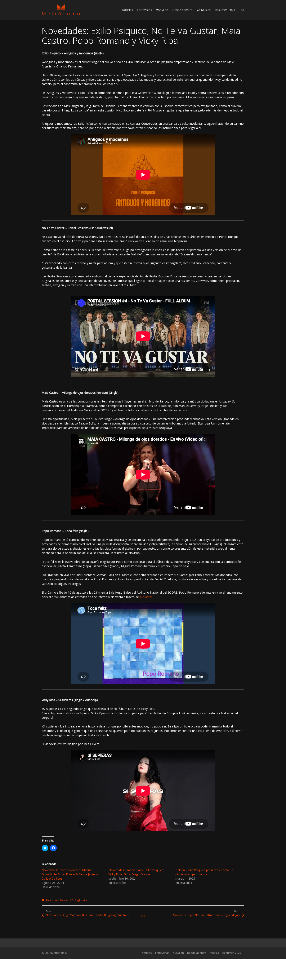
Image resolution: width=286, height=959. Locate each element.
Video (86, 900)
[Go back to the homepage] (61, 10)
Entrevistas (162, 953)
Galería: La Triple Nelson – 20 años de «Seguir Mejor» (206, 915)
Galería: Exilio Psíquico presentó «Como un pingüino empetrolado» (204, 872)
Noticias (147, 953)
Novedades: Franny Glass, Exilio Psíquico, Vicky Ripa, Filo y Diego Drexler (136, 872)
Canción (64, 900)
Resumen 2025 (231, 953)
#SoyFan (178, 953)
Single (78, 900)
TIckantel (146, 597)
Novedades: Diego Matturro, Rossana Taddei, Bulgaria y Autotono (87, 915)
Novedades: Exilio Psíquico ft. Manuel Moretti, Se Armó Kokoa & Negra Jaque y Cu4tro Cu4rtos (70, 874)
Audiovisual (52, 900)
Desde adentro (196, 953)
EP (71, 900)
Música (214, 953)
